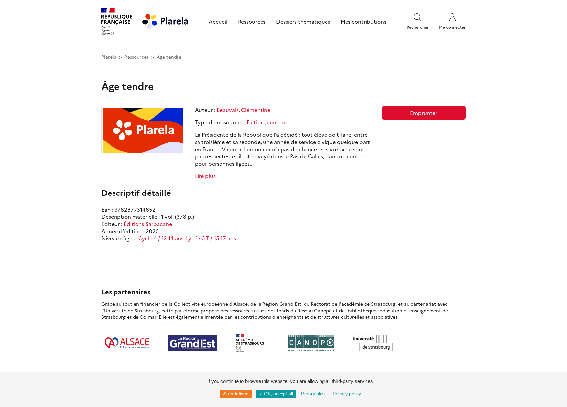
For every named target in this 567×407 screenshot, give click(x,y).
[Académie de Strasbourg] (252, 343)
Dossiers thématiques (303, 21)
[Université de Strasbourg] (371, 343)
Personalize (313, 393)
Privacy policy (347, 393)
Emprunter (423, 112)
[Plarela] (165, 20)
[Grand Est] (192, 343)
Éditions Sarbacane (148, 223)
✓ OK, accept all (276, 393)
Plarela (108, 56)
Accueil (218, 21)
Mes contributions (363, 21)
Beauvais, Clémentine (243, 109)
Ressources (251, 21)
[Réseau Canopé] (311, 343)
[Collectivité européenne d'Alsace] (126, 343)
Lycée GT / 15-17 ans (211, 238)
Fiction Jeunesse (267, 122)
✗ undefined (236, 393)
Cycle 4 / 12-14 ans (160, 238)
